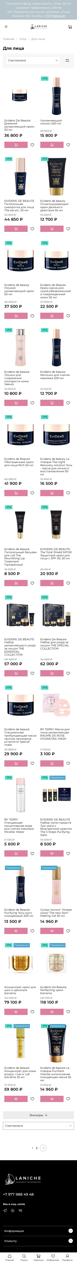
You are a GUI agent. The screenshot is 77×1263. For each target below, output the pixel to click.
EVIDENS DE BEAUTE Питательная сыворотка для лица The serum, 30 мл (19, 205)
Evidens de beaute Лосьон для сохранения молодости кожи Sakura (16, 378)
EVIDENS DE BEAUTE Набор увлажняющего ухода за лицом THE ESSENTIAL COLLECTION (20, 647)
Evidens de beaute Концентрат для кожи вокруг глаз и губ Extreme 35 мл (20, 1072)
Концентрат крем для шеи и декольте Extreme (20, 990)
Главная (8, 39)
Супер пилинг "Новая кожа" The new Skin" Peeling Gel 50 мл (56, 913)
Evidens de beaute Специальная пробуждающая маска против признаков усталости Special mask (20, 737)
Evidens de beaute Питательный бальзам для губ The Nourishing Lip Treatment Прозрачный (20, 556)
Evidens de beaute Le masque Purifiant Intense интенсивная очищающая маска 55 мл (55, 1074)
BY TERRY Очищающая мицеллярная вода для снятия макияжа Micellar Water (19, 826)
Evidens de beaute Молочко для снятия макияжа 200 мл (55, 375)
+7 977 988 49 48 (18, 1194)
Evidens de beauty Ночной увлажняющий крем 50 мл (19, 289)
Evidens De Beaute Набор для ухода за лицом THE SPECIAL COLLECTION (54, 643)
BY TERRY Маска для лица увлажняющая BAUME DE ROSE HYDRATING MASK (54, 733)
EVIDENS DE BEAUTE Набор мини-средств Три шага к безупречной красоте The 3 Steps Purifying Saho (56, 827)
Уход (22, 39)
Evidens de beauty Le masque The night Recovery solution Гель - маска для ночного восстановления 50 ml (56, 466)
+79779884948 (54, 16)
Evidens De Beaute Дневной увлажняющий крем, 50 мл (19, 125)
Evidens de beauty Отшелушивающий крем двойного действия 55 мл (54, 205)
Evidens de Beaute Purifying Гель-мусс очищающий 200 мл (18, 913)
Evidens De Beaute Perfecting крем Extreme (53, 990)
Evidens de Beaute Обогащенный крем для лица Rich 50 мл (19, 462)
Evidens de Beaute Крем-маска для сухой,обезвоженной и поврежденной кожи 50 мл (55, 291)
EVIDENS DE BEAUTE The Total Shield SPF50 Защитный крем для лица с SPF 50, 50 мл (56, 553)
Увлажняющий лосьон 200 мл (51, 122)
